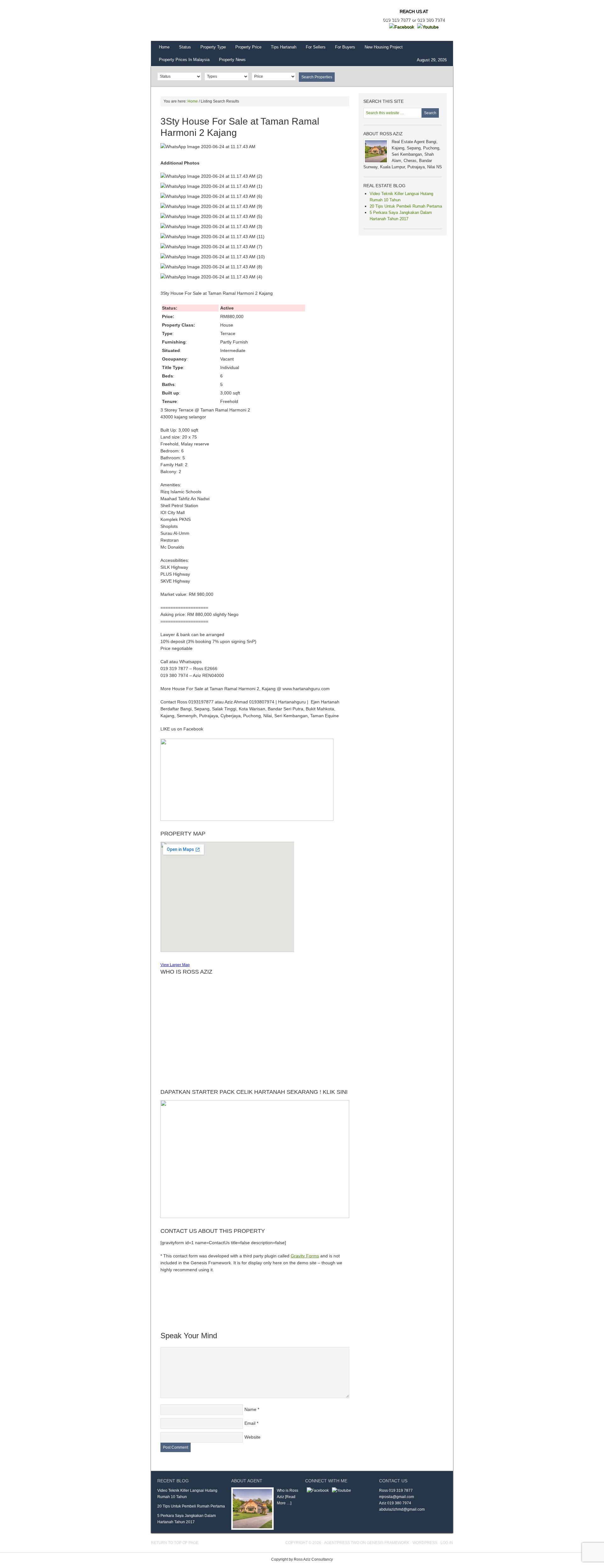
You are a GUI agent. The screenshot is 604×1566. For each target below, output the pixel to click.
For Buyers (345, 47)
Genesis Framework (388, 1543)
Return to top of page (175, 1543)
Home (164, 47)
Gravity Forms (305, 1255)
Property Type (213, 47)
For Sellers (316, 47)
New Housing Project (384, 47)
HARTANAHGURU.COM (214, 20)
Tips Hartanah (283, 47)
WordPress (424, 1543)
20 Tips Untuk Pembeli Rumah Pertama (406, 206)
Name (250, 1409)
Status (185, 47)
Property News (232, 59)
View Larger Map (175, 965)
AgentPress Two (341, 1543)
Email (249, 1423)
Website (252, 1437)
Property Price (248, 47)
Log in (446, 1543)
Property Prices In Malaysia (184, 59)
